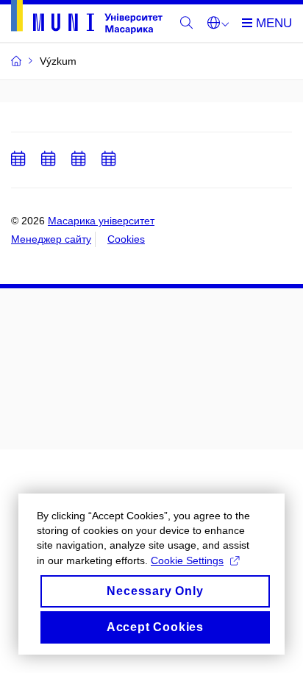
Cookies (126, 239)
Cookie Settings (187, 560)
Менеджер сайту (51, 239)
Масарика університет (101, 221)
